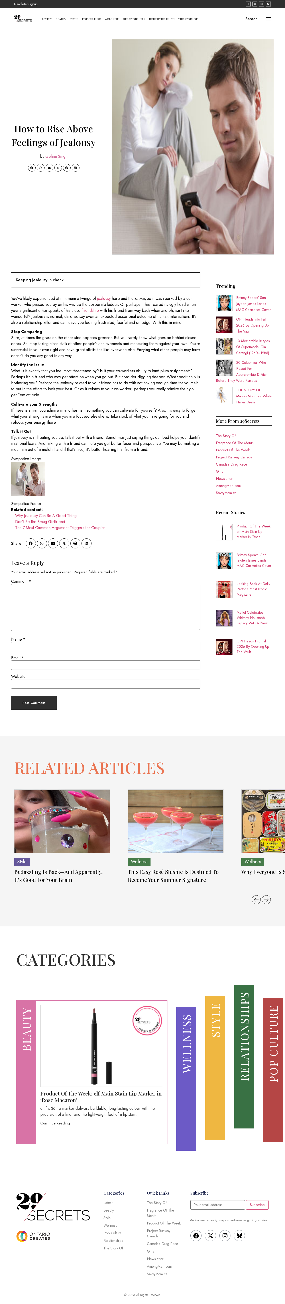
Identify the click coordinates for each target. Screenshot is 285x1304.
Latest (47, 19)
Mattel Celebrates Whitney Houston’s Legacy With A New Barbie (252, 618)
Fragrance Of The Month (235, 443)
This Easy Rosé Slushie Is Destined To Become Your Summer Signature (173, 875)
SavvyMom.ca (226, 492)
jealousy (103, 298)
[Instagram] (224, 1235)
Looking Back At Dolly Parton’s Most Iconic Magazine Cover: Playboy (253, 589)
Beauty (61, 19)
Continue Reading (55, 1123)
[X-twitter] (210, 1235)
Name (18, 639)
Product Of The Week (233, 450)
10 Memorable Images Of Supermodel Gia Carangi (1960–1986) (253, 347)
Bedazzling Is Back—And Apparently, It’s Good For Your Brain (58, 875)
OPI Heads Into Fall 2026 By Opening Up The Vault (252, 325)
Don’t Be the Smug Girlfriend (40, 522)
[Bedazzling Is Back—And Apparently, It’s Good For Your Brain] (62, 821)
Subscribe (257, 1204)
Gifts (219, 471)
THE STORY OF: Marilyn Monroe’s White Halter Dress (254, 396)
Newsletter (224, 478)
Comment (21, 581)
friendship (89, 310)
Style (74, 19)
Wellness (112, 19)
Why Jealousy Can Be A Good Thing (46, 516)
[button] (32, 168)
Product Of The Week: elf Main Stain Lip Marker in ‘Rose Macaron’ (254, 532)
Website (18, 676)
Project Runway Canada (234, 457)
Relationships (134, 19)
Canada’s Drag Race (231, 464)
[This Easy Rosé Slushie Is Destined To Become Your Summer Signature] (176, 821)
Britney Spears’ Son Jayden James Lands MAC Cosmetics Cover (253, 303)
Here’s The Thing (162, 19)
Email (17, 658)
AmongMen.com (228, 485)
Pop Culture (91, 19)
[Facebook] (196, 1235)
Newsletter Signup (25, 4)
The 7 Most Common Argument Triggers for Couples (60, 528)
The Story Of (187, 19)
